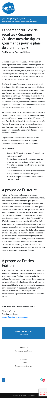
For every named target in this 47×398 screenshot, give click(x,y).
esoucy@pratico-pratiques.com (15, 317)
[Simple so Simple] (3, 380)
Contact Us (23, 347)
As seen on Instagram (23, 366)
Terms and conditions (23, 351)
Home (4, 18)
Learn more (23, 332)
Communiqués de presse (15, 18)
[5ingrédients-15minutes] (42, 380)
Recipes (23, 359)
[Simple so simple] (14, 8)
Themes (23, 363)
